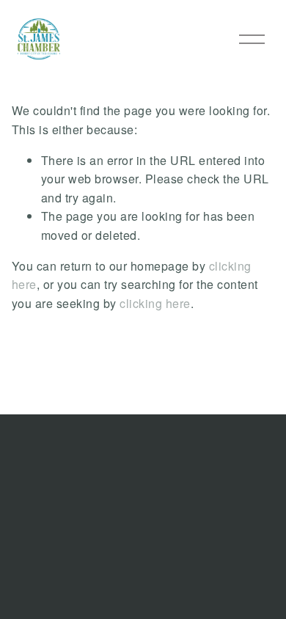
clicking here (155, 303)
